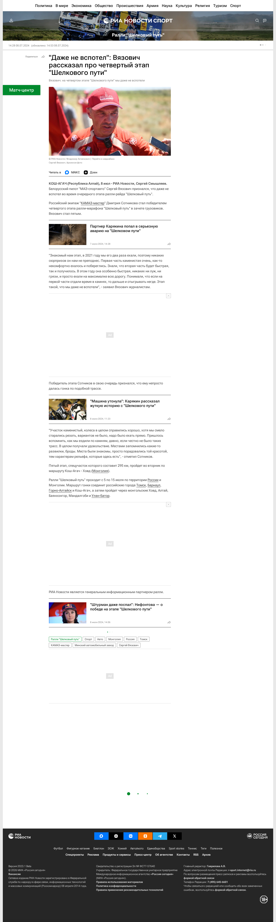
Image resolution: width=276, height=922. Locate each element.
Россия (130, 639)
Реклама (93, 854)
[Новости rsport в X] (174, 836)
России (153, 480)
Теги (203, 848)
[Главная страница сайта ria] (125, 20)
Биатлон (99, 848)
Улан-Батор (100, 496)
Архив (206, 854)
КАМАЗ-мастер (92, 203)
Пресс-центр (143, 854)
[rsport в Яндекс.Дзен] (116, 836)
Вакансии (14, 874)
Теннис (192, 848)
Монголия (100, 471)
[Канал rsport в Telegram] (160, 836)
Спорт (88, 639)
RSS (195, 854)
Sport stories (176, 848)
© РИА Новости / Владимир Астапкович (69, 159)
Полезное (216, 848)
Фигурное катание (78, 848)
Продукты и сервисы (117, 854)
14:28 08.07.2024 (18, 45)
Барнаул (154, 485)
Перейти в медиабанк (103, 159)
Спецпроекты (75, 854)
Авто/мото (136, 848)
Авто (100, 639)
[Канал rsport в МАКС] (101, 836)
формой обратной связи (199, 878)
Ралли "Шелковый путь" (65, 639)
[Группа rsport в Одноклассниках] (145, 836)
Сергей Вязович (128, 645)
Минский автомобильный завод (94, 645)
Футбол (58, 848)
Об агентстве (164, 854)
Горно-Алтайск (60, 490)
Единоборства (156, 848)
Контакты (183, 854)
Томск (141, 485)
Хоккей (122, 848)
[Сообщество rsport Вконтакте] (131, 836)
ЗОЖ (111, 848)
